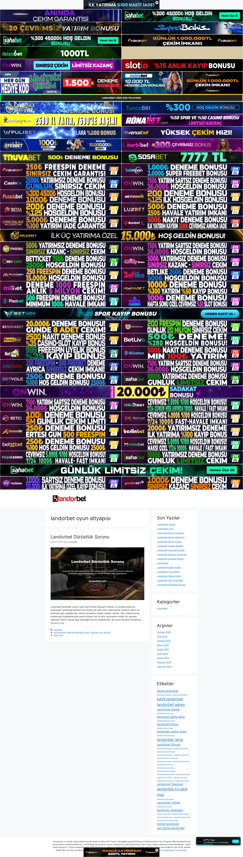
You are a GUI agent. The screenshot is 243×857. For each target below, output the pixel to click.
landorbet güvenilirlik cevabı (166, 751)
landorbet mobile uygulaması (166, 771)
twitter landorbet (168, 823)
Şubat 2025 (163, 649)
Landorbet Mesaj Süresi (169, 541)
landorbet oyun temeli (180, 777)
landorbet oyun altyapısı (100, 632)
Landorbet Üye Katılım (168, 572)
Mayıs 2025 (163, 645)
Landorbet (58, 630)
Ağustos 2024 (164, 662)
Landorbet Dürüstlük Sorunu (80, 536)
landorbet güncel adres (164, 748)
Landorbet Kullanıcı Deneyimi (171, 554)
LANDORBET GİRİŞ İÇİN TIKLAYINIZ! (121, 98)
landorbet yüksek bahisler (180, 814)
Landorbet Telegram (170, 784)
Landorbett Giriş (165, 528)
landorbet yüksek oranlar (165, 817)
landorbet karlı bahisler (181, 755)
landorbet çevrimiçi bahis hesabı (167, 820)
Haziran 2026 (164, 632)
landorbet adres (171, 704)
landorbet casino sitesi (171, 731)
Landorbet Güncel (168, 744)
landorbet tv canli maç (172, 792)
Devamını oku (57, 623)
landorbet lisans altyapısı (165, 764)
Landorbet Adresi (168, 709)
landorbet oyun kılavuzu (164, 777)
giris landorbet (60, 632)
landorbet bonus (167, 724)
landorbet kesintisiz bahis (181, 761)
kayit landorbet (170, 699)
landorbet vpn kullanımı (164, 806)
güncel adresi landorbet (180, 695)
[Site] (60, 170)
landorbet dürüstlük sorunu (78, 632)
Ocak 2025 (162, 653)
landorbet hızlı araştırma (165, 755)
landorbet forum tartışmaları (166, 735)
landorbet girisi (170, 739)
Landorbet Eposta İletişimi (170, 546)
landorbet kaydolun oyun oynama (167, 758)
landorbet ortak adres (183, 774)
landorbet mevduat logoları (165, 768)
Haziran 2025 (164, 641)
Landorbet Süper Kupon (169, 567)
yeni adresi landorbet (171, 828)
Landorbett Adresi (166, 524)
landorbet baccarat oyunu (165, 713)
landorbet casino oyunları (165, 728)
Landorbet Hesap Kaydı (169, 576)
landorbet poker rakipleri (165, 781)
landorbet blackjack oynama (166, 721)
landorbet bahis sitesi (171, 716)
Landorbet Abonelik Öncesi (171, 550)
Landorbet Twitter (168, 802)
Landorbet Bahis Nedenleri (170, 537)
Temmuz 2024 (164, 666)
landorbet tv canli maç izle (165, 799)
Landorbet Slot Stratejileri (170, 580)
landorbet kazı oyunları (164, 761)
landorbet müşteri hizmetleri (166, 774)
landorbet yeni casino (164, 814)
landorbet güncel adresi (180, 748)
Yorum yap (58, 635)
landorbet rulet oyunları (181, 781)
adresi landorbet (167, 690)
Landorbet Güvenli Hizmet (170, 559)
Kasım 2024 (163, 658)
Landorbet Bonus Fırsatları (170, 533)
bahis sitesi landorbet (164, 695)
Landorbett (162, 563)
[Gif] (121, 236)
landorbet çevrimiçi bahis (182, 817)
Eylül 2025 (162, 636)
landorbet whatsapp (170, 810)
